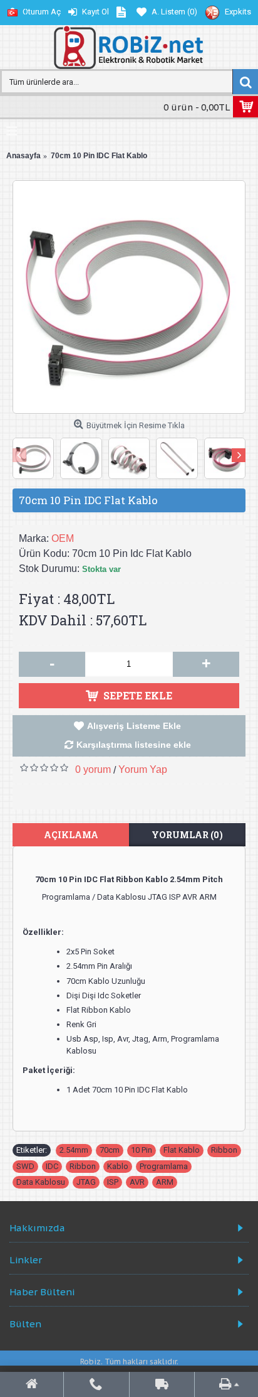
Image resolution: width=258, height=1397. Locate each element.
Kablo (117, 1166)
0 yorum (93, 769)
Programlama (164, 1166)
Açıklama (71, 835)
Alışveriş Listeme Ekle (134, 726)
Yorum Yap (142, 769)
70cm (110, 1150)
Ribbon (224, 1150)
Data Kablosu (40, 1182)
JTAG (86, 1182)
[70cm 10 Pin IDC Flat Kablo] (129, 297)
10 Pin (141, 1150)
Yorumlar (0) (187, 835)
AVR (137, 1182)
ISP (112, 1182)
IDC (52, 1166)
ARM (164, 1182)
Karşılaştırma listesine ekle (133, 745)
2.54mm (73, 1150)
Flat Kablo (181, 1150)
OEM (62, 538)
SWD (25, 1166)
